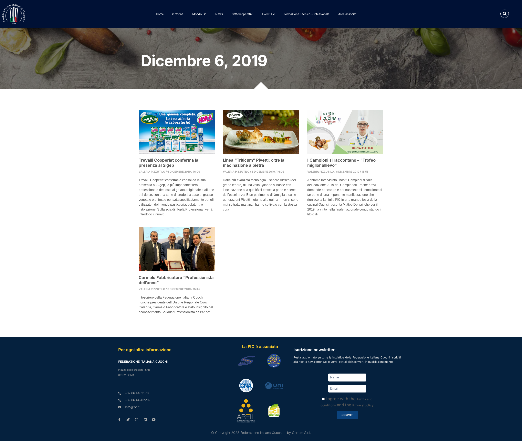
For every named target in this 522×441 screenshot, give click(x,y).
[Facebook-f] (119, 419)
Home (160, 14)
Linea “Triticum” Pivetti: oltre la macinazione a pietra (253, 163)
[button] (504, 14)
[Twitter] (128, 419)
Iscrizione (177, 14)
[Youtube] (153, 419)
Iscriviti (347, 415)
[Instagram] (136, 419)
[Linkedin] (145, 419)
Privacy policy (363, 405)
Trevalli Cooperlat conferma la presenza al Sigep (168, 163)
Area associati (347, 14)
